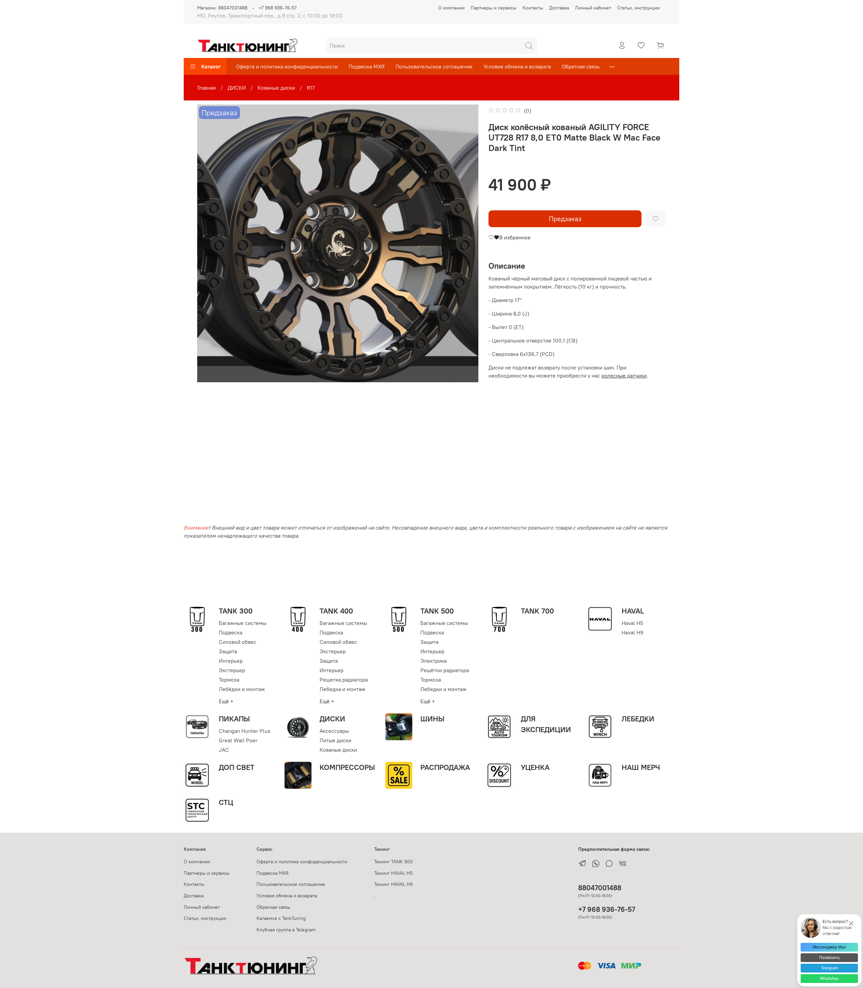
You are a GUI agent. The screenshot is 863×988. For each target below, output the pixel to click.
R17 (311, 87)
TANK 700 (537, 611)
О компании (451, 8)
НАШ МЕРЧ (641, 767)
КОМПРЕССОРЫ (347, 767)
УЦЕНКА (535, 767)
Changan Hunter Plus (244, 730)
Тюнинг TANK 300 (393, 862)
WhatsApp (829, 978)
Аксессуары (334, 730)
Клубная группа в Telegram (286, 930)
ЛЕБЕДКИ (638, 718)
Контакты (533, 8)
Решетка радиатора (344, 679)
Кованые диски (276, 87)
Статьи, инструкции (638, 8)
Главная (206, 87)
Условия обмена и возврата (517, 66)
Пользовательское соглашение (434, 66)
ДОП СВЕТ (237, 767)
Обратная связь (581, 66)
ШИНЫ (432, 718)
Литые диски (335, 740)
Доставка (559, 8)
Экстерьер (232, 670)
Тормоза (229, 679)
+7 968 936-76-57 (278, 8)
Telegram (829, 968)
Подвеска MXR (367, 66)
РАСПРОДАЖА (445, 767)
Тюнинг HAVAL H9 (393, 884)
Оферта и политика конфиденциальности (287, 66)
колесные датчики (624, 375)
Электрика (433, 660)
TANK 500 (437, 611)
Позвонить (829, 957)
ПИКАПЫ (234, 718)
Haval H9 (633, 632)
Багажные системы (242, 623)
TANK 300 (235, 611)
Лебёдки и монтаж (242, 689)
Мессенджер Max (829, 947)
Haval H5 (632, 623)
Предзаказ (565, 218)
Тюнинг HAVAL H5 (393, 873)
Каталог (211, 66)
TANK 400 (336, 611)
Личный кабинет (593, 8)
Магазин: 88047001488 (222, 8)
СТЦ (226, 802)
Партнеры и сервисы (493, 8)
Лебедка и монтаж (342, 689)
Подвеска (230, 632)
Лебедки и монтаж (443, 689)
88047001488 (599, 887)
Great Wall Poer (238, 740)
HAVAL (633, 611)
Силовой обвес (237, 641)
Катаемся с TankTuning (281, 918)
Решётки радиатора (444, 670)
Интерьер (231, 660)
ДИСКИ (237, 87)
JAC (224, 749)
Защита (228, 651)
